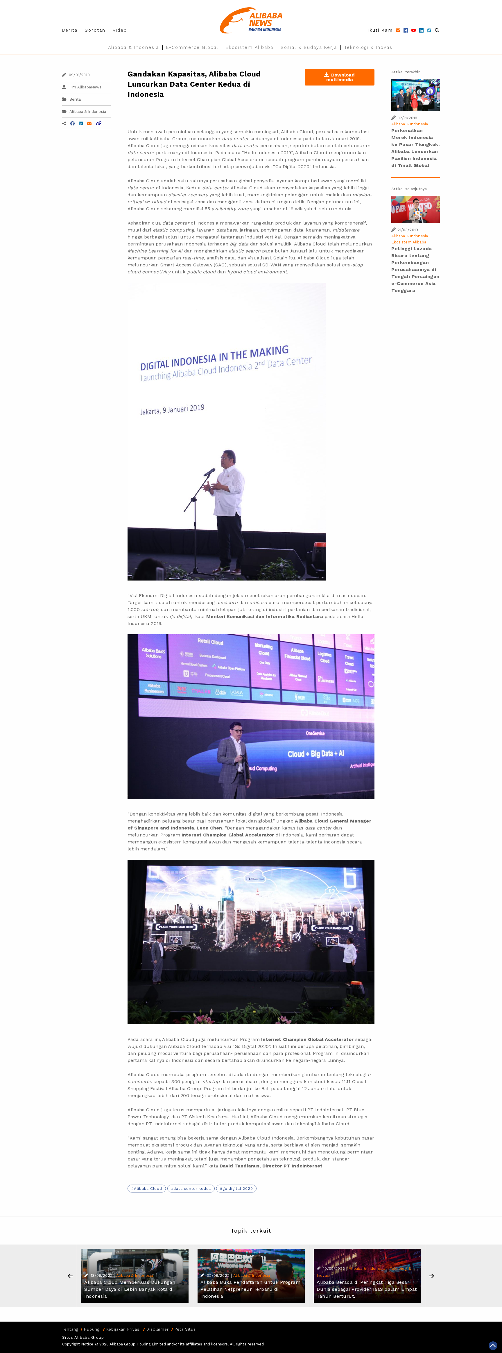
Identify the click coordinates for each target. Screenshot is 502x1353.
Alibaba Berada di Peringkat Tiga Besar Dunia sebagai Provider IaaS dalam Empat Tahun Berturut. (367, 1289)
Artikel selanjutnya (409, 189)
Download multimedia (340, 77)
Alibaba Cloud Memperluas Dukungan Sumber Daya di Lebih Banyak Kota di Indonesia (129, 1289)
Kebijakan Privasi (123, 1329)
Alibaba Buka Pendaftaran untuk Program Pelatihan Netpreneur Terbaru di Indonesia (250, 1289)
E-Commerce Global (192, 47)
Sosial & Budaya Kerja (309, 47)
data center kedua (192, 1188)
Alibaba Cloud (148, 1188)
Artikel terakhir (405, 72)
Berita (70, 30)
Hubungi (92, 1329)
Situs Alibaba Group (83, 1337)
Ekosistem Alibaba (249, 47)
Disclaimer (157, 1329)
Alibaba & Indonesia (133, 47)
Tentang (70, 1329)
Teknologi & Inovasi (369, 47)
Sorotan (95, 30)
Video (120, 30)
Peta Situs (185, 1329)
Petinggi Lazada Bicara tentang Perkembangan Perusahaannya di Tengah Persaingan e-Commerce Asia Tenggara (415, 269)
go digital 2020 (238, 1188)
